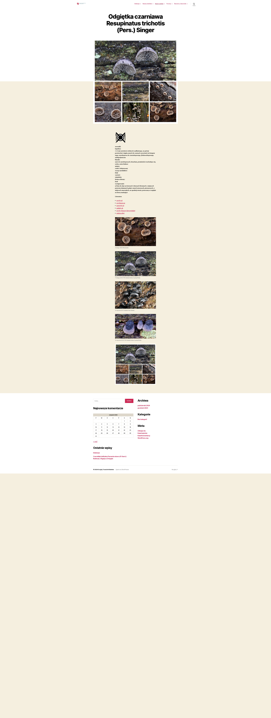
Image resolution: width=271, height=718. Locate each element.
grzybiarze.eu (120, 203)
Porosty (168, 3)
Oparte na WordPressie (122, 469)
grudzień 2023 (143, 408)
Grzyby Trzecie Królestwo (106, 469)
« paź (95, 441)
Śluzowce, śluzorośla (180, 3)
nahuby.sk (119, 208)
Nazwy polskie (159, 3)
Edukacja (136, 3)
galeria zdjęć (120, 213)
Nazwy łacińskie (147, 3)
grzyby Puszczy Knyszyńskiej (125, 211)
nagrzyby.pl (120, 206)
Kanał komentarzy (144, 436)
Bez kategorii (142, 419)
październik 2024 (144, 405)
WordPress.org (143, 438)
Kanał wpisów (142, 433)
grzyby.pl (119, 201)
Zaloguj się (142, 431)
